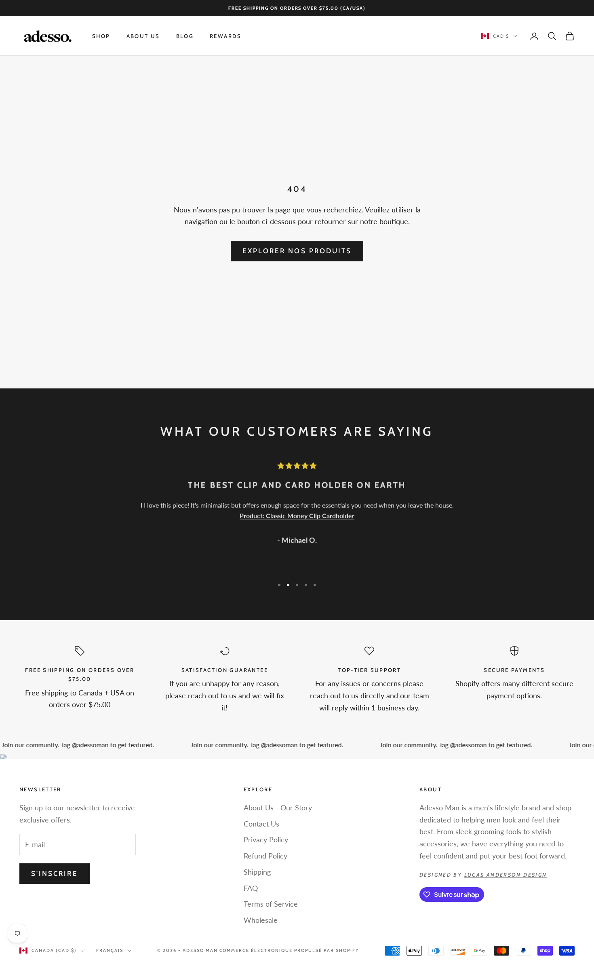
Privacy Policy (266, 839)
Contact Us (261, 823)
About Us (143, 36)
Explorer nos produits (297, 251)
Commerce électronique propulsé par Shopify (289, 950)
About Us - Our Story (278, 807)
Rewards (226, 36)
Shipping (257, 871)
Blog (185, 36)
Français (109, 950)
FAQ (251, 888)
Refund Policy (265, 855)
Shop (101, 36)
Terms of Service (271, 903)
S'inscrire (54, 873)
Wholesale (261, 920)
